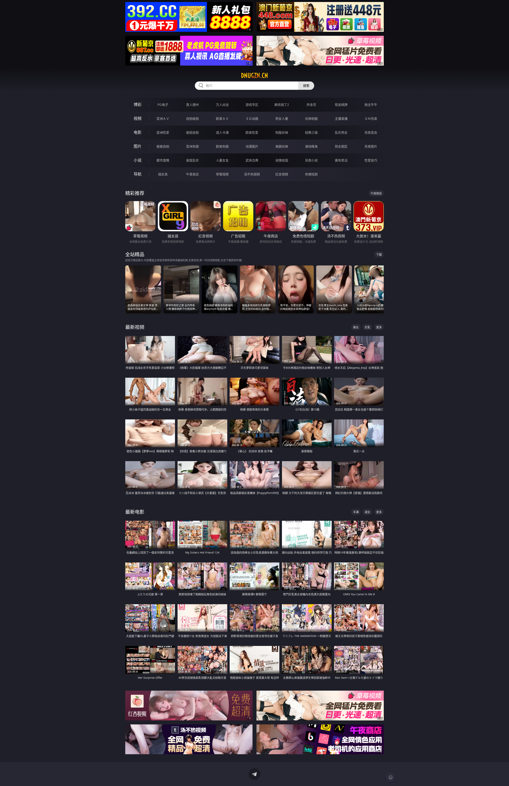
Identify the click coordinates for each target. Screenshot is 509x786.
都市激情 (162, 160)
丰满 (356, 512)
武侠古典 (252, 160)
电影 (138, 132)
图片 (138, 146)
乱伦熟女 (341, 132)
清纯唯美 (311, 146)
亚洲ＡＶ (162, 118)
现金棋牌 (341, 105)
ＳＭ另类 (370, 118)
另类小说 (311, 160)
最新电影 (134, 511)
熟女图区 (341, 146)
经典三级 (311, 132)
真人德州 (192, 105)
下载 (379, 254)
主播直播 (341, 118)
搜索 (306, 85)
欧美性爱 (252, 132)
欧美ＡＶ (222, 118)
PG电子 (162, 105)
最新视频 (134, 327)
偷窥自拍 (162, 146)
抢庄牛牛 (370, 105)
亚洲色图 (192, 146)
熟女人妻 (281, 118)
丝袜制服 (311, 118)
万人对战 (222, 105)
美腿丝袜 (281, 146)
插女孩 (163, 174)
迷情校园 (281, 160)
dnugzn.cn (254, 75)
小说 (138, 160)
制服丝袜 (281, 132)
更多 (379, 327)
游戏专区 (252, 105)
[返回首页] (390, 777)
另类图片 (370, 146)
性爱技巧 (370, 160)
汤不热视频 (252, 174)
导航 (138, 174)
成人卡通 (222, 132)
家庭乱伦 (192, 160)
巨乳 (367, 327)
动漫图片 (252, 146)
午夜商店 (192, 174)
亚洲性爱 (162, 132)
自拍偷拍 (192, 118)
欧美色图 (222, 146)
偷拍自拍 (192, 132)
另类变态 (370, 132)
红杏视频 (281, 174)
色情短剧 (311, 174)
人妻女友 (222, 160)
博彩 (138, 104)
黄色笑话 (341, 160)
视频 (138, 118)
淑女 (367, 512)
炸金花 (311, 105)
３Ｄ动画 (252, 118)
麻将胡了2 (281, 105)
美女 (356, 327)
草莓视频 (222, 174)
